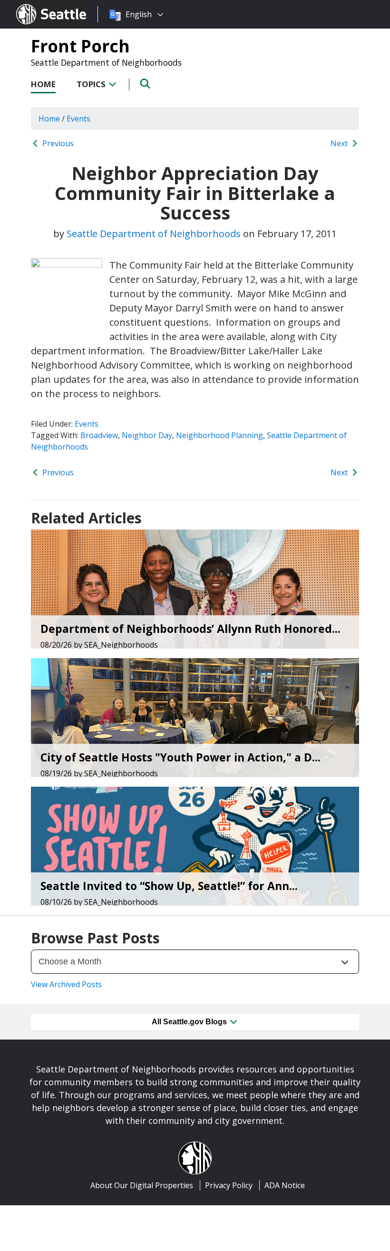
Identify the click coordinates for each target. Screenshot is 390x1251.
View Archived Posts (66, 984)
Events (86, 424)
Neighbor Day (147, 435)
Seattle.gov (36, 5)
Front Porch (80, 45)
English (139, 14)
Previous (57, 143)
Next (340, 143)
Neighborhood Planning (219, 435)
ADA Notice (284, 1185)
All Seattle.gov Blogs (190, 1022)
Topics (92, 84)
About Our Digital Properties (141, 1185)
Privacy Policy (229, 1185)
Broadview (99, 435)
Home (43, 84)
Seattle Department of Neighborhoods (106, 62)
